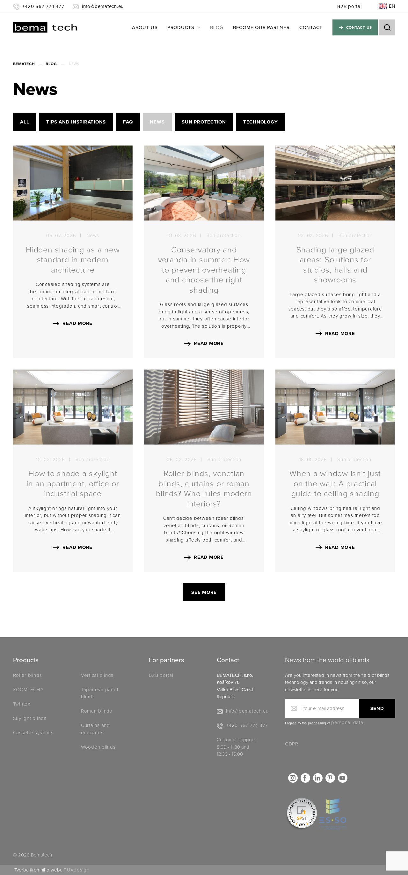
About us (144, 27)
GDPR (291, 744)
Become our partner (261, 27)
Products (180, 27)
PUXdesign (77, 870)
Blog (216, 27)
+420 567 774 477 (43, 6)
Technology (260, 122)
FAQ (128, 122)
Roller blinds (27, 675)
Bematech (24, 64)
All (24, 122)
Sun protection (204, 122)
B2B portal (349, 6)
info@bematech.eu (103, 6)
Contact (311, 27)
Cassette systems (33, 733)
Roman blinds (96, 711)
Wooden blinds (98, 747)
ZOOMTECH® (28, 689)
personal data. (348, 722)
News (157, 122)
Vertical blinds (97, 675)
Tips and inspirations (76, 122)
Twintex (21, 704)
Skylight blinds (30, 718)
